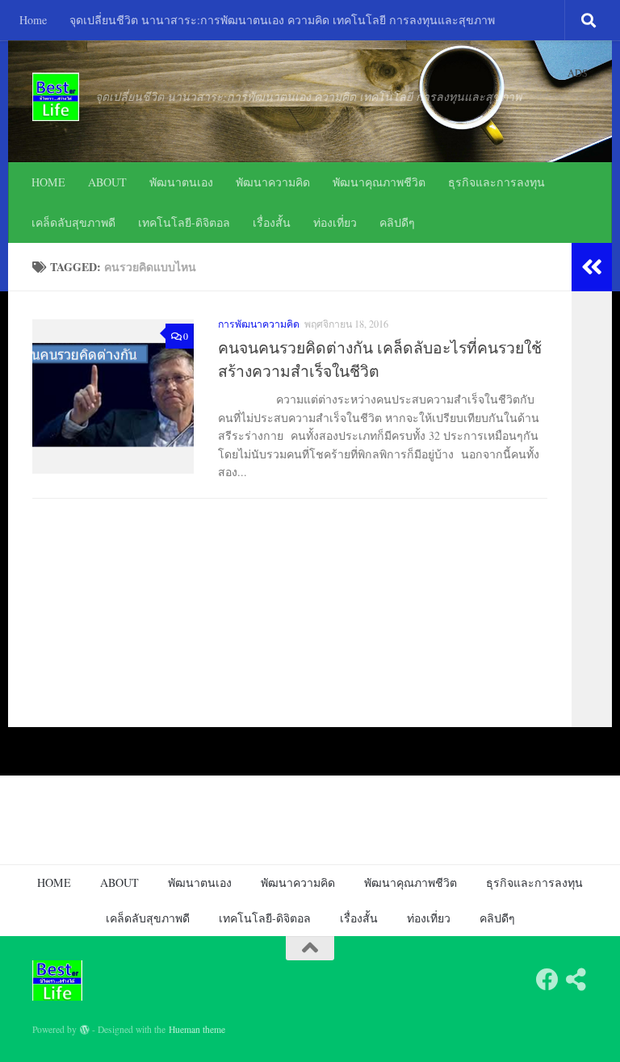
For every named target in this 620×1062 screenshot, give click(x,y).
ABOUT (107, 182)
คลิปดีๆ (397, 222)
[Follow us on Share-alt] (576, 979)
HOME (48, 182)
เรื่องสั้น (272, 222)
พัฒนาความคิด (273, 182)
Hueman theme (197, 1029)
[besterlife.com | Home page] (55, 97)
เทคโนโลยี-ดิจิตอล (184, 222)
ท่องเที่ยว (335, 222)
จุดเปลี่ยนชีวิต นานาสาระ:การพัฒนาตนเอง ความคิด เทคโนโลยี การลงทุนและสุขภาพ (282, 19)
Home (33, 19)
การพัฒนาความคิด (259, 323)
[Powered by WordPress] (85, 1030)
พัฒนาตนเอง (181, 182)
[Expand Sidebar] (592, 267)
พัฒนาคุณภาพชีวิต (379, 182)
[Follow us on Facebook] (547, 979)
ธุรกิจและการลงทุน (496, 182)
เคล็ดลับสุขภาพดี (73, 222)
